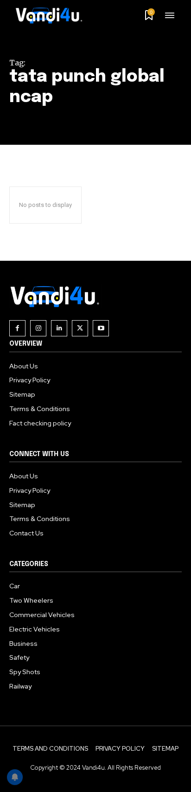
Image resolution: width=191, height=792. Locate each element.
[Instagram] (38, 328)
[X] (80, 328)
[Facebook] (17, 328)
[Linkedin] (59, 328)
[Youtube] (101, 328)
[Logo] (52, 15)
